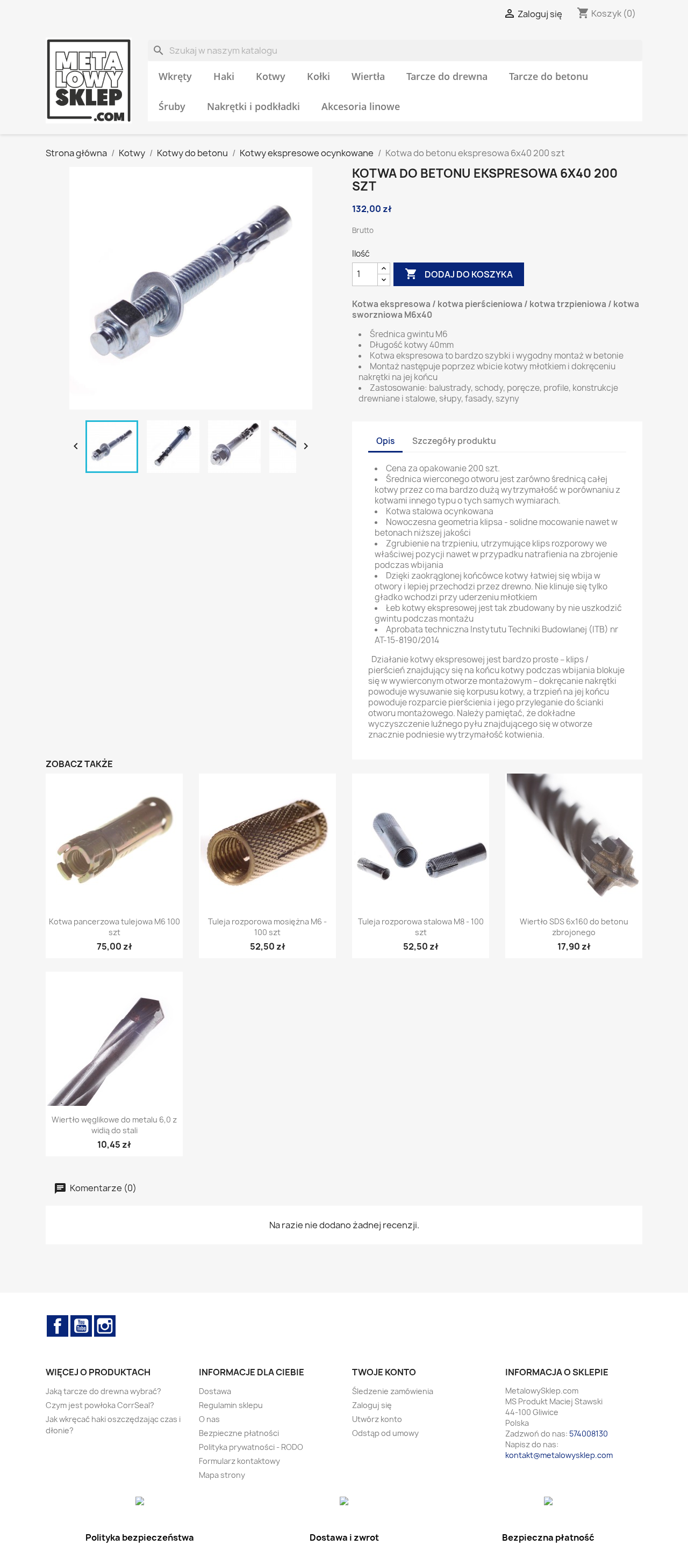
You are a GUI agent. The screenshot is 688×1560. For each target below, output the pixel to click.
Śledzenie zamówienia (392, 1391)
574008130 (588, 1433)
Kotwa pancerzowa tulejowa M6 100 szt (114, 926)
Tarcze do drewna (447, 76)
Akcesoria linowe (360, 106)
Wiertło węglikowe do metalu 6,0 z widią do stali (114, 1124)
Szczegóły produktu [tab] (454, 441)
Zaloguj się (372, 1405)
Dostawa (215, 1391)
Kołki (318, 76)
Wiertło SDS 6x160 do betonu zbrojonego (574, 926)
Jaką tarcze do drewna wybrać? (103, 1391)
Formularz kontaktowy (239, 1461)
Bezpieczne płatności (239, 1433)
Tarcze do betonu (548, 76)
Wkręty (175, 76)
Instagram (105, 1326)
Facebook (57, 1326)
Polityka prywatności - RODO (251, 1447)
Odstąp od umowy (385, 1433)
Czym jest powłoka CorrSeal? (100, 1405)
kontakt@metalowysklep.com (559, 1455)
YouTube (81, 1326)
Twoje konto (384, 1372)
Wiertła (368, 76)
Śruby (172, 106)
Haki (223, 76)
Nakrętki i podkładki (253, 106)
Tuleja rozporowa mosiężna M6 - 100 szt (267, 926)
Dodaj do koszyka (459, 273)
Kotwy (270, 76)
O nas (209, 1419)
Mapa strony (222, 1475)
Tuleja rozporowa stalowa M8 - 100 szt (421, 926)
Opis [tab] (385, 441)
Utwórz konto (377, 1419)
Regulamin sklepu (231, 1405)
